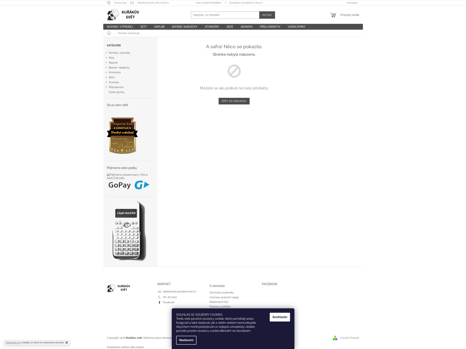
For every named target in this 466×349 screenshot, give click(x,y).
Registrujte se (13, 342)
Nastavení (186, 340)
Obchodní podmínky (209, 2)
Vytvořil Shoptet (349, 337)
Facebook (168, 302)
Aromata (114, 82)
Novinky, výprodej (119, 52)
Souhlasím (279, 317)
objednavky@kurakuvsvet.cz (179, 291)
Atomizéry (115, 72)
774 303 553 (170, 297)
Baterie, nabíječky (119, 67)
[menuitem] (120, 27)
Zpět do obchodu (234, 101)
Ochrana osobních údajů (246, 2)
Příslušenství (116, 87)
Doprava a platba (219, 306)
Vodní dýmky (117, 92)
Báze (112, 77)
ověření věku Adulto (132, 347)
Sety (111, 57)
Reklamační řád (218, 301)
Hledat (267, 15)
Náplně (113, 62)
